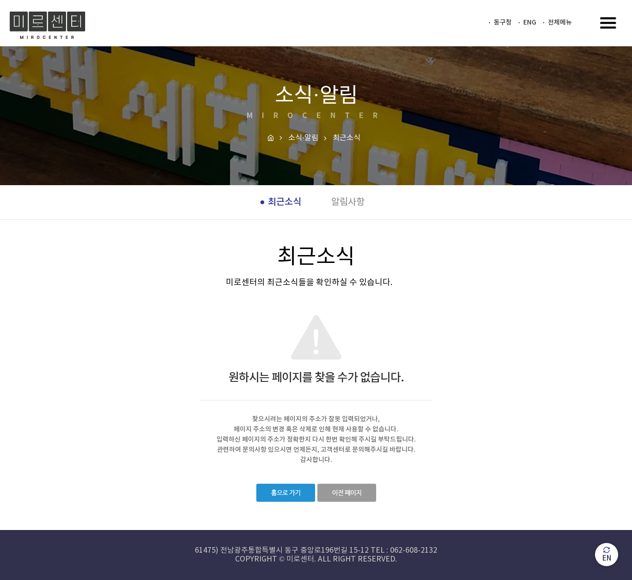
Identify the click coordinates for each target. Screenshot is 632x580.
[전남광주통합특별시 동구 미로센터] (47, 25)
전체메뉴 (560, 22)
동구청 (503, 22)
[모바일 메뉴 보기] (608, 24)
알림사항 (348, 202)
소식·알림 (303, 138)
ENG (529, 22)
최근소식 (284, 202)
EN (606, 558)
